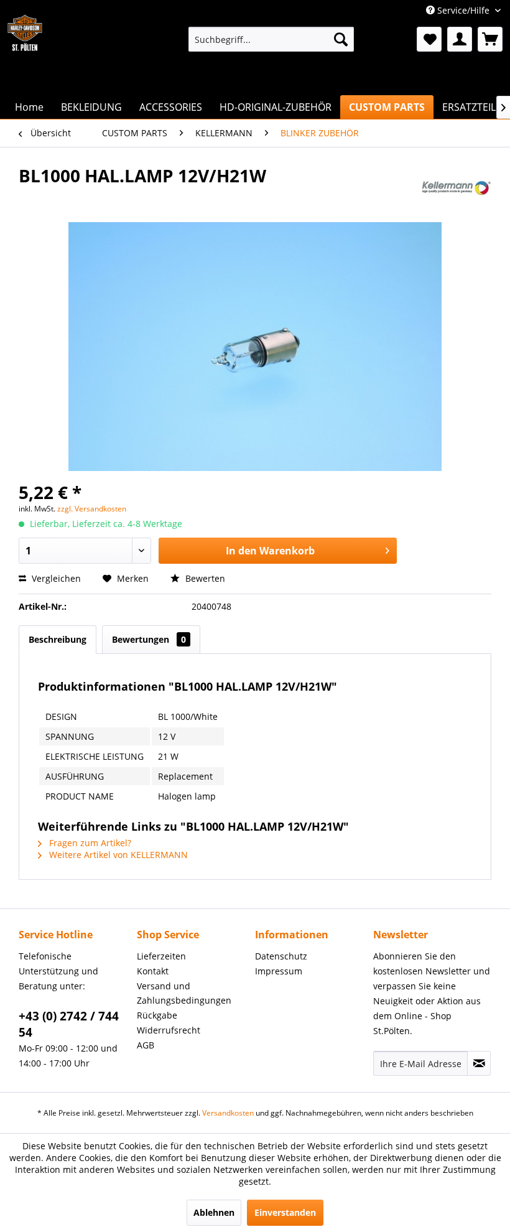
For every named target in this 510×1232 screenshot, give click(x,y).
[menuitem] (271, 39)
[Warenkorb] (490, 39)
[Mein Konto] (459, 39)
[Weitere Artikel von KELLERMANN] (455, 188)
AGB (145, 1045)
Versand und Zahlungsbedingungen (184, 993)
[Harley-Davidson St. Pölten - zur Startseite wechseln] (25, 45)
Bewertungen (149, 639)
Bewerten (204, 578)
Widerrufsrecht (168, 1030)
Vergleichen (55, 578)
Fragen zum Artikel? (89, 843)
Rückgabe (157, 1015)
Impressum (278, 971)
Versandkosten (228, 1113)
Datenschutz (281, 956)
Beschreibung (57, 639)
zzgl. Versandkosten (91, 508)
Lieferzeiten (161, 956)
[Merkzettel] (429, 39)
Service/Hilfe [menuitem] (463, 10)
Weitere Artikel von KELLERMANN (117, 855)
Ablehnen (213, 1212)
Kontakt (153, 971)
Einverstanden (285, 1212)
